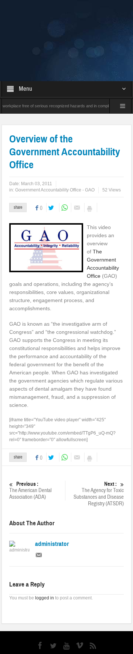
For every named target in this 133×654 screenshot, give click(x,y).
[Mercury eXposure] (66, 20)
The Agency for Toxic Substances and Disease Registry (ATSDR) (99, 453)
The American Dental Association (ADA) (30, 450)
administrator (52, 503)
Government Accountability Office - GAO (55, 149)
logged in (44, 557)
